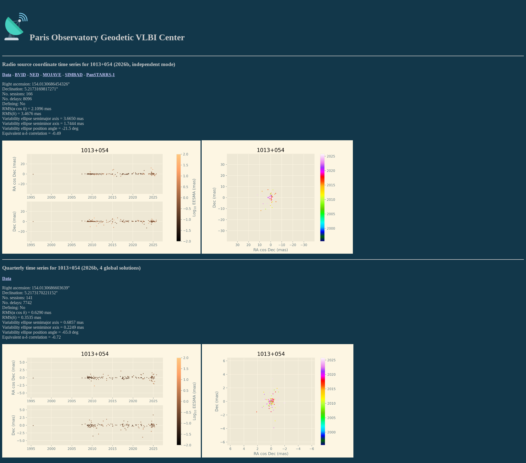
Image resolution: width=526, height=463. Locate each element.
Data (6, 74)
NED (34, 74)
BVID (20, 74)
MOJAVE (52, 74)
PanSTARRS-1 (100, 74)
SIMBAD (74, 74)
